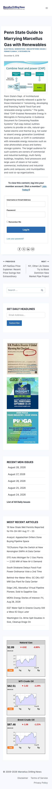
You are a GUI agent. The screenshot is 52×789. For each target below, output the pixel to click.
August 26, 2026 (16, 481)
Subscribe (14, 323)
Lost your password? (15, 239)
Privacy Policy (41, 782)
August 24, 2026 (17, 494)
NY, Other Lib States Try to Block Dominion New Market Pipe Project (38, 269)
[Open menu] (46, 8)
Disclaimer (23, 778)
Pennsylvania (10, 51)
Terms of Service (39, 778)
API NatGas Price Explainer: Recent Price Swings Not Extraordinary (12, 269)
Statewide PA (24, 51)
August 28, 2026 (17, 467)
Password (11, 210)
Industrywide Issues (36, 49)
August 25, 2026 (17, 488)
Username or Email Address (19, 200)
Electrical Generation (14, 49)
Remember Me (14, 222)
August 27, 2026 (16, 474)
